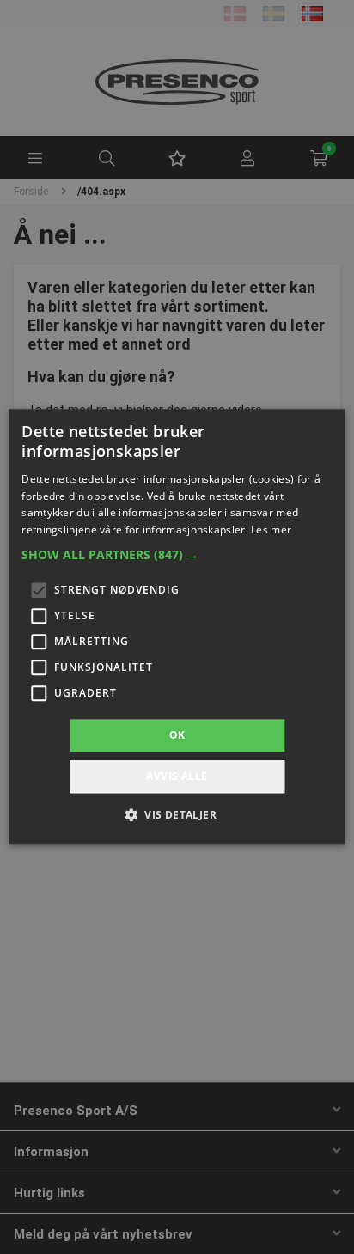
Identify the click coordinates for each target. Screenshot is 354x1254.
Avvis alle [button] (176, 777)
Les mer (271, 529)
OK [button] (177, 734)
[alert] (177, 627)
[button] (176, 555)
